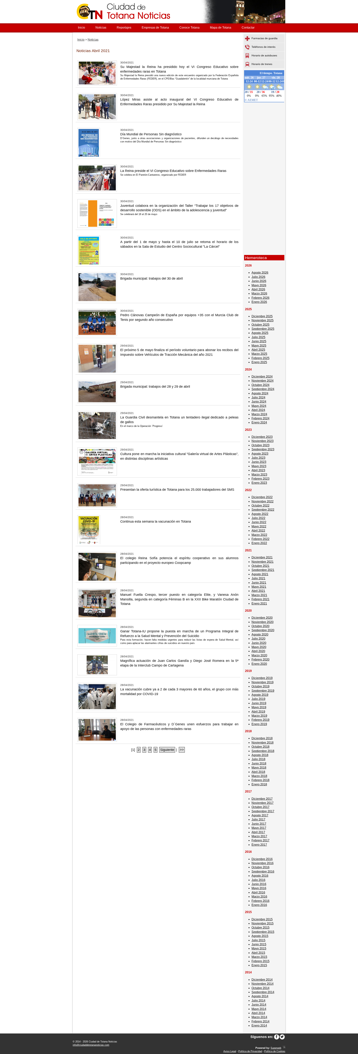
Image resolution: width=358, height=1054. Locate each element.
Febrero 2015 (260, 961)
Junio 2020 (259, 642)
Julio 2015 (258, 940)
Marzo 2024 (259, 414)
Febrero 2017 (260, 840)
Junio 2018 (259, 763)
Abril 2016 (258, 892)
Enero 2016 (259, 905)
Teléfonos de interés (263, 46)
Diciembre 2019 (262, 678)
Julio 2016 (258, 880)
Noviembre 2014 (263, 983)
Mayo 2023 (259, 466)
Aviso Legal (229, 1051)
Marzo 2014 (259, 1017)
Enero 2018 (259, 784)
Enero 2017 (259, 844)
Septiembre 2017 (263, 811)
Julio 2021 (258, 578)
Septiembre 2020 (263, 630)
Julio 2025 (258, 337)
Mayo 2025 (259, 345)
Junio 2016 (259, 884)
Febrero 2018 (260, 780)
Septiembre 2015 (263, 931)
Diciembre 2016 (262, 859)
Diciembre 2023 (262, 436)
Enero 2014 (259, 1025)
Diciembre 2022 (262, 497)
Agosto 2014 (260, 996)
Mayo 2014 (259, 1009)
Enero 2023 (259, 482)
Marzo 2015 (259, 956)
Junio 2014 (259, 1004)
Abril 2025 (258, 349)
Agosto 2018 (260, 755)
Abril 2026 (258, 289)
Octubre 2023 (260, 445)
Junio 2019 (259, 703)
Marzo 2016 (259, 896)
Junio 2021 (259, 582)
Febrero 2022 (260, 539)
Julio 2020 (258, 638)
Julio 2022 (258, 518)
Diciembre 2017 (262, 798)
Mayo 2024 (259, 405)
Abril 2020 (258, 651)
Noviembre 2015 (263, 923)
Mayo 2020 (259, 647)
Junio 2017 (259, 823)
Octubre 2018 (260, 746)
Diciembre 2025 (262, 316)
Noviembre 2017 (263, 802)
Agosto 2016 (260, 875)
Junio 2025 (259, 341)
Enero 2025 (259, 362)
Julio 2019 (258, 698)
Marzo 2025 (259, 353)
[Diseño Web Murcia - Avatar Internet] (284, 1048)
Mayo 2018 (259, 767)
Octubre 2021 (260, 565)
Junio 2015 (259, 944)
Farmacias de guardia (264, 38)
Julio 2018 (258, 759)
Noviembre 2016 (263, 863)
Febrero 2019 (260, 719)
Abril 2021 (258, 590)
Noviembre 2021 (263, 561)
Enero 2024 (259, 422)
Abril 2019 (258, 711)
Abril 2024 (258, 410)
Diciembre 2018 (262, 738)
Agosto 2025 (260, 332)
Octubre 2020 (260, 626)
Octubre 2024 (260, 385)
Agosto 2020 (260, 634)
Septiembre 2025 (263, 328)
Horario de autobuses (264, 55)
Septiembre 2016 (263, 871)
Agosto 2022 (260, 514)
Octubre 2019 (260, 686)
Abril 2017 (258, 832)
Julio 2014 (258, 1000)
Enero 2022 (259, 543)
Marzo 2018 (259, 776)
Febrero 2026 (260, 297)
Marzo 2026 (259, 293)
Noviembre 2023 (263, 441)
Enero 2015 (259, 965)
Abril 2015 (258, 952)
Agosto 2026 (260, 272)
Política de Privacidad (250, 1051)
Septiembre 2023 (263, 449)
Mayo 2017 (259, 827)
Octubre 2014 (260, 988)
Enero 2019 (259, 724)
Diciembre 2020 (262, 617)
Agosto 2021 (260, 574)
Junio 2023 (259, 461)
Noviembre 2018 (263, 742)
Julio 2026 (258, 276)
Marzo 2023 (259, 474)
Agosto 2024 (260, 393)
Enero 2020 (259, 663)
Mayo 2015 (259, 948)
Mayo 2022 (259, 526)
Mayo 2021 (259, 586)
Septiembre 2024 (263, 389)
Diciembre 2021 (262, 557)
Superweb (276, 1048)
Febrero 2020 (260, 659)
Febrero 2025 (260, 358)
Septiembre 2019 (263, 690)
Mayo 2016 (259, 888)
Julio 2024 (258, 397)
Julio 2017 (258, 819)
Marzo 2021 (259, 595)
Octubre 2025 (260, 324)
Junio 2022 (259, 522)
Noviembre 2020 (263, 622)
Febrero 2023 (260, 478)
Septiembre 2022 (263, 509)
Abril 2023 (258, 470)
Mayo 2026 (259, 285)
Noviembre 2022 (263, 501)
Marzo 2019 (259, 715)
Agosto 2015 (260, 936)
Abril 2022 (258, 530)
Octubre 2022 (260, 505)
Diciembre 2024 (262, 376)
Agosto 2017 (260, 815)
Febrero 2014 (260, 1021)
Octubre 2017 (260, 807)
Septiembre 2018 (263, 751)
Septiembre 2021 (263, 570)
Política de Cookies (274, 1051)
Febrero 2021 (260, 599)
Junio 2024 (259, 401)
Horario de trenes (262, 64)
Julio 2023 (258, 457)
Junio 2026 (259, 281)
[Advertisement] (264, 196)
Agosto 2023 (260, 453)
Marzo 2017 (259, 836)
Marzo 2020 (259, 655)
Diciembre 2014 (262, 979)
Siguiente (167, 750)
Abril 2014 (258, 1013)
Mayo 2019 (259, 707)
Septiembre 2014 (263, 992)
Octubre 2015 (260, 927)
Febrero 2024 (260, 418)
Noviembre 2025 (263, 320)
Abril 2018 (258, 771)
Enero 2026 (259, 301)
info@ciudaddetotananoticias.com (91, 1045)
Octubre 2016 (260, 867)
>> (182, 750)
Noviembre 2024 (263, 380)
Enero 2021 (259, 603)
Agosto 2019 (260, 694)
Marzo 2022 (259, 534)
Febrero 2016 (260, 900)
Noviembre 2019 (263, 682)
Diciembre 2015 (262, 919)
